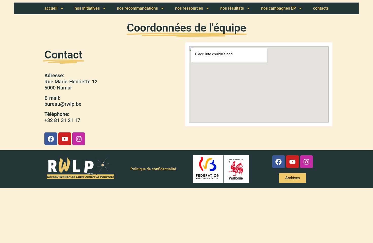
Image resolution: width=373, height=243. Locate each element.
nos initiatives (87, 8)
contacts (321, 8)
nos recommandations (137, 8)
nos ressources (189, 8)
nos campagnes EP (278, 8)
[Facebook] (50, 138)
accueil (50, 8)
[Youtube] (64, 138)
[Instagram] (78, 138)
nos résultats (232, 8)
